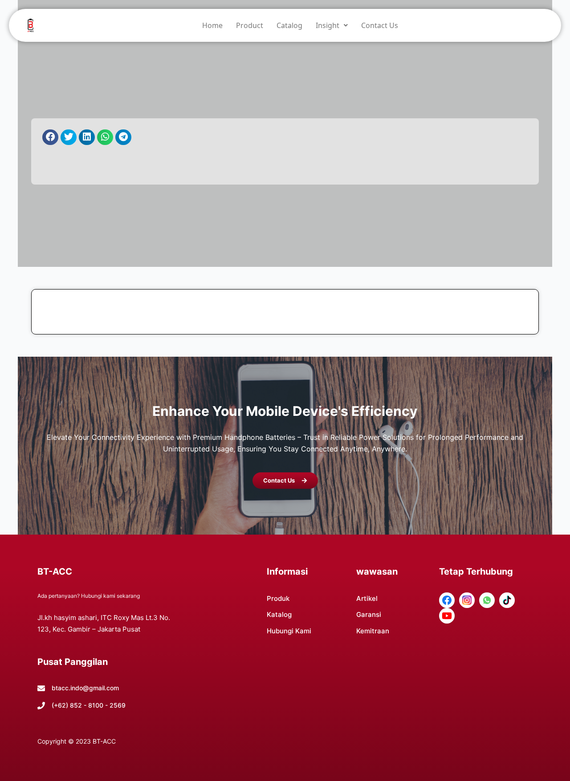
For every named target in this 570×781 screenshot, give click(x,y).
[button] (331, 25)
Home (212, 25)
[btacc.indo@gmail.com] (41, 688)
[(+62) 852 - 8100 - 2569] (41, 705)
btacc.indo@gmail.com (85, 688)
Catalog (289, 25)
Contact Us (379, 25)
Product (249, 25)
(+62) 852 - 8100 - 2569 (89, 705)
